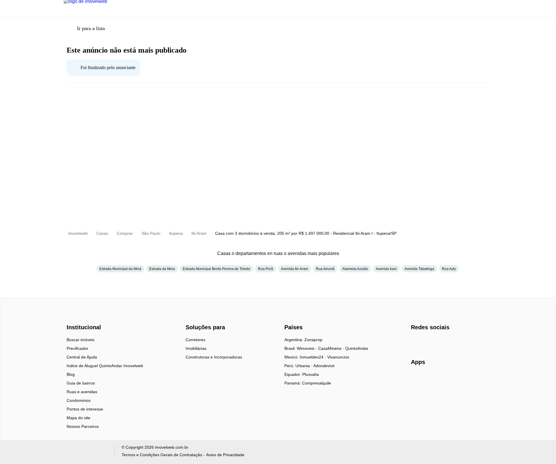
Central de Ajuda (82, 357)
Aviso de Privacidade (225, 454)
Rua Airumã (325, 269)
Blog (71, 374)
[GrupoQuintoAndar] (85, 452)
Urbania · (304, 365)
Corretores (195, 339)
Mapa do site (78, 417)
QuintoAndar (356, 348)
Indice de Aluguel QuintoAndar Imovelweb (105, 365)
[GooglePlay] (468, 379)
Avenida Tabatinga (419, 269)
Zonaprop (313, 339)
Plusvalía (310, 374)
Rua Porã (265, 269)
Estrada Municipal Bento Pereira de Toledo (216, 269)
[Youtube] (435, 342)
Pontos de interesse (85, 409)
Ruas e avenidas (82, 391)
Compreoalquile (316, 383)
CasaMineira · (331, 348)
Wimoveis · (307, 348)
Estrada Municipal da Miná (120, 269)
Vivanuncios (338, 357)
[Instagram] (425, 342)
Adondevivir (324, 365)
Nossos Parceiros (83, 426)
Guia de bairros (81, 383)
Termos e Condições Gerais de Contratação (162, 454)
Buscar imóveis (80, 339)
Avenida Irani (386, 269)
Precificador (77, 348)
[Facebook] (415, 342)
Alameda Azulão (355, 269)
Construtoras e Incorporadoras (214, 357)
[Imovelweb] (87, 317)
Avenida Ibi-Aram (294, 269)
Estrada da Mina (162, 269)
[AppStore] (429, 378)
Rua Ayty (449, 269)
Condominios (79, 400)
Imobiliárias (196, 348)
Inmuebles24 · (313, 357)
